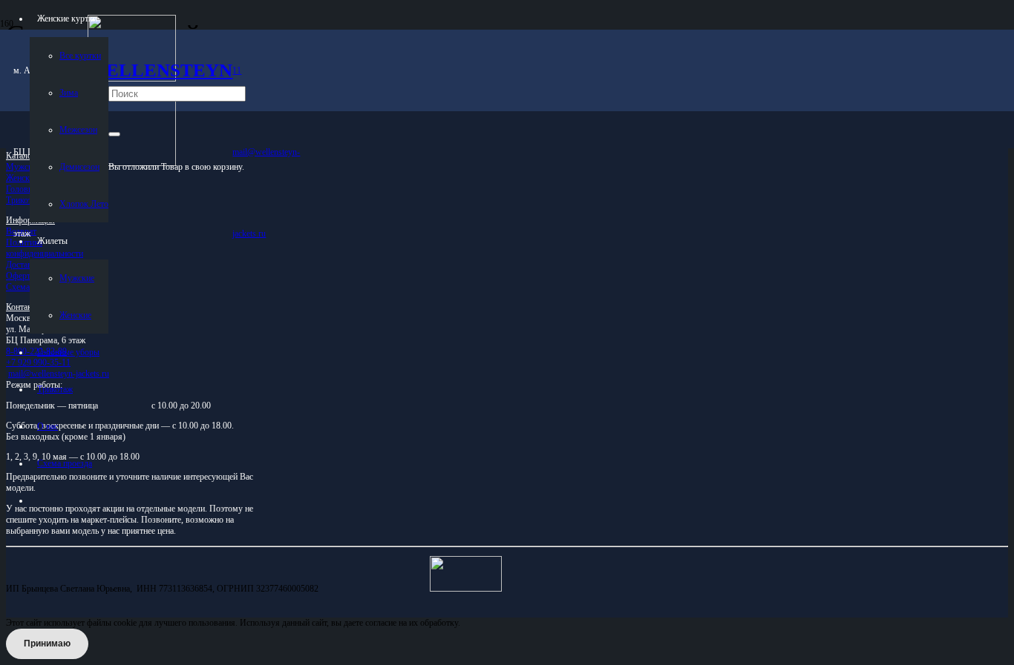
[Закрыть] (114, 134)
